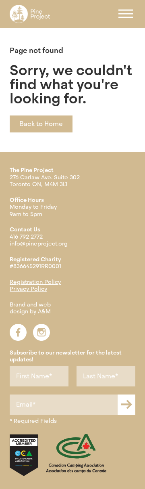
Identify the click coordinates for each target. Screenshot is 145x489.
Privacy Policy (28, 288)
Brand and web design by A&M (30, 308)
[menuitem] (30, 14)
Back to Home (41, 124)
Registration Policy (35, 281)
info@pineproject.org (39, 243)
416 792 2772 (26, 236)
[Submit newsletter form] (126, 405)
